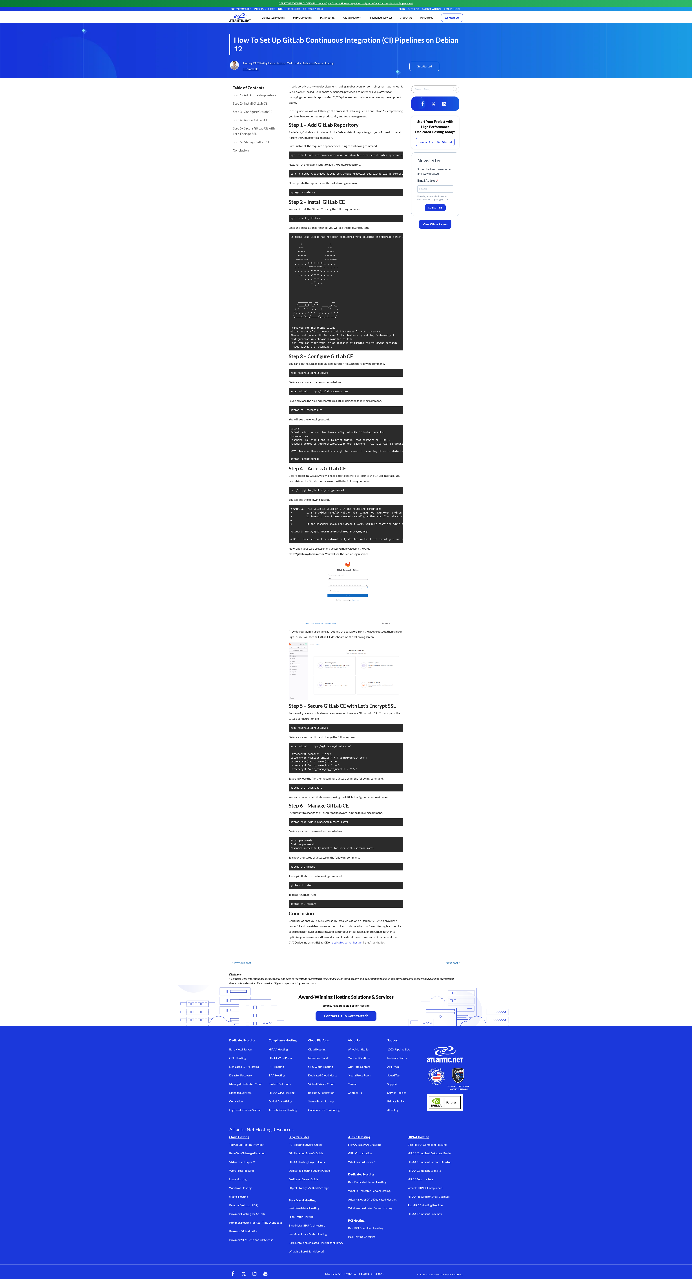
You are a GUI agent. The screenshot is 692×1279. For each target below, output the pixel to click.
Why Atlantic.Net (358, 1049)
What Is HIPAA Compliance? (425, 1188)
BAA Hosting (277, 1075)
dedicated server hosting (347, 942)
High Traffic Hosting (301, 1216)
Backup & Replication (321, 1092)
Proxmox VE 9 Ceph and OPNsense (251, 1239)
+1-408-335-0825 (371, 1274)
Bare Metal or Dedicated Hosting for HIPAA (316, 1242)
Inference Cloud (318, 1058)
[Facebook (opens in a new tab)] (232, 1273)
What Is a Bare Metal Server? (306, 1251)
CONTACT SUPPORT (241, 9)
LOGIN (457, 9)
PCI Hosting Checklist (361, 1236)
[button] (273, 17)
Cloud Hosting (317, 1049)
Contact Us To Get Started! (346, 1016)
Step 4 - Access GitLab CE (250, 120)
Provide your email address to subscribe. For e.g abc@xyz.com (433, 198)
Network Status (397, 1058)
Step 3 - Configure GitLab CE (252, 112)
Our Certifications (359, 1058)
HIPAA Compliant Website (424, 1170)
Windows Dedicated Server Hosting (370, 1208)
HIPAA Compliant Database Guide (429, 1153)
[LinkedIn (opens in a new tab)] (254, 1273)
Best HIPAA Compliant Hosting (427, 1144)
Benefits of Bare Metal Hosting (308, 1234)
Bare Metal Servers (241, 1049)
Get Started (424, 66)
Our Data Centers (359, 1066)
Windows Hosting (240, 1188)
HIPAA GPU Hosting (281, 1092)
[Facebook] (422, 103)
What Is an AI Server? (361, 1162)
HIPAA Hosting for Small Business (429, 1196)
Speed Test (393, 1075)
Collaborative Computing (324, 1110)
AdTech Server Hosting (283, 1110)
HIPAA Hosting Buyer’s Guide (307, 1162)
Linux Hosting (238, 1179)
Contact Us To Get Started (435, 142)
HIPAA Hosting (278, 1049)
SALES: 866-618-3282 (264, 9)
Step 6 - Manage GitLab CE (251, 142)
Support (393, 1040)
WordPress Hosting (241, 1170)
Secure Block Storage (321, 1101)
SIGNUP (448, 9)
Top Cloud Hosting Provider (246, 1144)
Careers (353, 1084)
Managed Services (240, 1092)
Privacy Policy (396, 1101)
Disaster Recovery (240, 1075)
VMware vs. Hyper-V (242, 1162)
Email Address (427, 180)
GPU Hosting (237, 1058)
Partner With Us (431, 9)
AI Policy (392, 1110)
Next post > (453, 962)
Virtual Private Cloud (321, 1084)
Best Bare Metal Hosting (304, 1208)
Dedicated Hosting (242, 1040)
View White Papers (435, 224)
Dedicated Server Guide (303, 1179)
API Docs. (393, 1066)
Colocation (236, 1101)
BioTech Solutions (280, 1084)
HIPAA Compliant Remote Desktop (429, 1162)
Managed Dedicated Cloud (245, 1084)
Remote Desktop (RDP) (243, 1205)
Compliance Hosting (283, 1040)
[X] (433, 103)
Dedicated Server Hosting (318, 63)
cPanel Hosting (238, 1196)
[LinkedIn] (444, 103)
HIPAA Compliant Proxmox (425, 1214)
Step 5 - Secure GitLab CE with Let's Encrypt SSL (254, 131)
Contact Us (452, 17)
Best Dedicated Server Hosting (367, 1182)
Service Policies (396, 1092)
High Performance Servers (245, 1110)
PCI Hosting (276, 1066)
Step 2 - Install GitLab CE (250, 103)
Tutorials (413, 9)
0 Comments (250, 69)
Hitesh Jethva (276, 63)
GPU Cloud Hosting (320, 1066)
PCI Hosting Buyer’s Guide (305, 1144)
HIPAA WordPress (280, 1058)
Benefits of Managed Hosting (247, 1153)
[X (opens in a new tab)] (243, 1273)
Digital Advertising (280, 1101)
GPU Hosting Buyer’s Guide (306, 1153)
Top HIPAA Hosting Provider (425, 1205)
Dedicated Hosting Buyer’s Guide (309, 1170)
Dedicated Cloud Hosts (322, 1075)
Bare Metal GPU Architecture (307, 1225)
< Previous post (241, 962)
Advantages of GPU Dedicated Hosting (372, 1199)
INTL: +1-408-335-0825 (289, 9)
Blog (402, 9)
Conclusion (241, 150)
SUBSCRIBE (435, 207)
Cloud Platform (318, 1040)
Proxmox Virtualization (243, 1231)
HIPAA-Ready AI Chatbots (364, 1144)
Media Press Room (359, 1075)
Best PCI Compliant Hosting (365, 1228)
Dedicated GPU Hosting (244, 1066)
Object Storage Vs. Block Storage (309, 1188)
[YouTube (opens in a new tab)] (265, 1273)
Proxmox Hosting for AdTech (247, 1214)
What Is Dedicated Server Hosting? (369, 1190)
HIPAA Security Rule (420, 1179)
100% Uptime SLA (398, 1049)
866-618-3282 (341, 1274)
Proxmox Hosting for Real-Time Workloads (255, 1222)
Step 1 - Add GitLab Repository (254, 95)
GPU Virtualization (360, 1153)
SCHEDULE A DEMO (313, 9)
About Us (354, 1040)
